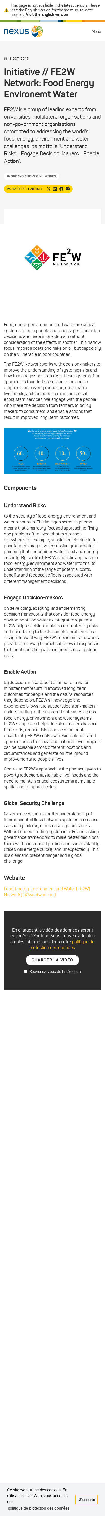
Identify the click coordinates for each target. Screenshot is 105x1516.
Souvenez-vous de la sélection (55, 971)
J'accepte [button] (87, 1500)
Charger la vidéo (52, 959)
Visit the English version (47, 14)
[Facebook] (61, 189)
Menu (96, 31)
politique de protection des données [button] (39, 1508)
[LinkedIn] (55, 189)
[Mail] (68, 189)
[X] (49, 189)
